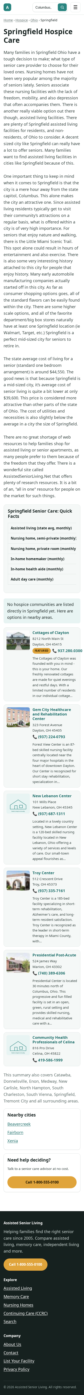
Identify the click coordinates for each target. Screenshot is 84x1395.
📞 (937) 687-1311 (48, 813)
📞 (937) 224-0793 (48, 736)
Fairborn (15, 1132)
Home (8, 20)
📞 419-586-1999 (47, 1060)
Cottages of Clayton (50, 632)
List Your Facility (19, 1361)
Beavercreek (19, 1124)
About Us (12, 1344)
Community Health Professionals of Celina (53, 1039)
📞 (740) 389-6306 (48, 973)
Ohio (34, 20)
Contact (11, 1352)
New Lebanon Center (52, 795)
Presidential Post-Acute (54, 955)
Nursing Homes (18, 1305)
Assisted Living (18, 1288)
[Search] (62, 7)
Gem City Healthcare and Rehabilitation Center (51, 714)
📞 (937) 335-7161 (48, 890)
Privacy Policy (16, 1369)
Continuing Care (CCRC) (25, 1313)
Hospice (21, 20)
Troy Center (43, 872)
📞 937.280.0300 (67, 650)
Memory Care (16, 1296)
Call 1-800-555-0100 (42, 1182)
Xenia (12, 1140)
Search (10, 1321)
